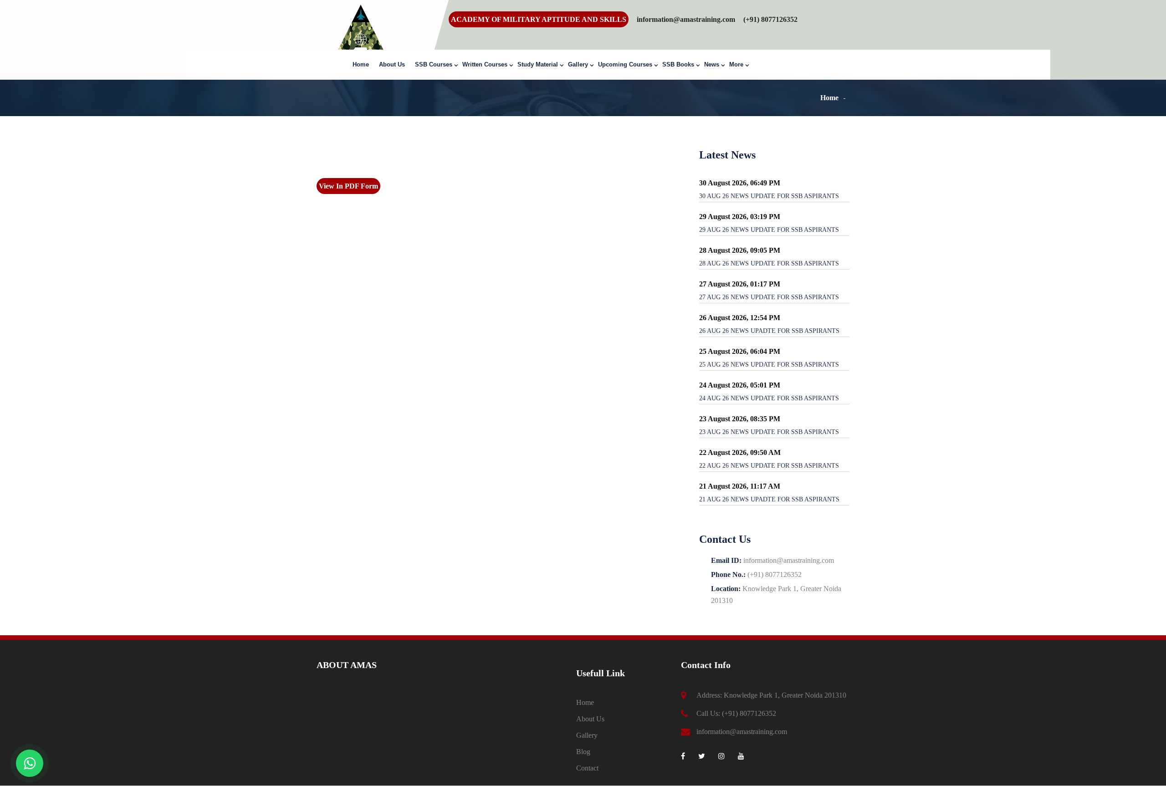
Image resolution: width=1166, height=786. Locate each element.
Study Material (537, 64)
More (736, 64)
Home (361, 64)
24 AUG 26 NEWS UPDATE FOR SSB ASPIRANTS (769, 398)
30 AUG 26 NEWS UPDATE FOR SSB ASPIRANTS (769, 196)
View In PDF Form (348, 186)
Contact (587, 768)
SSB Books (678, 64)
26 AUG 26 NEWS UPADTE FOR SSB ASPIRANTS (769, 330)
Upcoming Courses (625, 64)
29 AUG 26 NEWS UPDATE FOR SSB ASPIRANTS (769, 229)
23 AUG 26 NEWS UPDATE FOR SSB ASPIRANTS (769, 432)
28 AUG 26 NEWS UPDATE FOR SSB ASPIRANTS (769, 263)
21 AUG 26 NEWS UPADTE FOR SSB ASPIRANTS (769, 499)
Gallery (578, 64)
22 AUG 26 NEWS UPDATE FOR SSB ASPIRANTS (769, 465)
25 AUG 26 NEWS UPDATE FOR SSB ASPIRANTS (769, 364)
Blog (583, 751)
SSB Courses (433, 64)
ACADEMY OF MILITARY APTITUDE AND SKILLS (538, 19)
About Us (392, 64)
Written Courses (484, 64)
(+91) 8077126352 (749, 713)
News (711, 64)
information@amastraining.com (686, 19)
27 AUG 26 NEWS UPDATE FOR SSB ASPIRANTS (769, 297)
